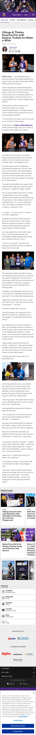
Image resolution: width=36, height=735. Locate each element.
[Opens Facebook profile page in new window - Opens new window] (10, 51)
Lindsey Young (13, 47)
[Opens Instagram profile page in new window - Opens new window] (16, 51)
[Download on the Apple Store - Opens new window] (11, 683)
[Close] (34, 693)
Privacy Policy (23, 716)
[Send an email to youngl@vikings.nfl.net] (19, 51)
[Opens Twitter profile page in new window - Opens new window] (13, 51)
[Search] (30, 14)
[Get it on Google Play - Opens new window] (24, 684)
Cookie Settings (18, 720)
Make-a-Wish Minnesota (23, 125)
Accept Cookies (18, 731)
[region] (18, 712)
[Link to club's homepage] (4, 13)
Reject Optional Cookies (18, 726)
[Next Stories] (32, 570)
